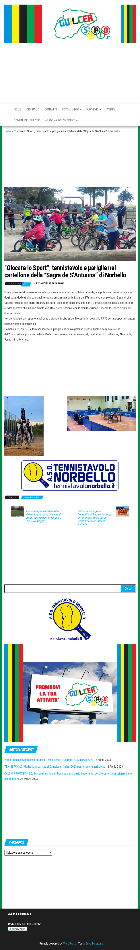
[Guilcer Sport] (6, 109)
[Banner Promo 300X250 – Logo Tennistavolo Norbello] (70, 619)
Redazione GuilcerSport (50, 283)
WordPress (69, 943)
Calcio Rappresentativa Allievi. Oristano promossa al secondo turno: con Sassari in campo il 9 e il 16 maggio (44, 516)
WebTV (110, 109)
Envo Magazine (94, 943)
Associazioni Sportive (60, 120)
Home (17, 109)
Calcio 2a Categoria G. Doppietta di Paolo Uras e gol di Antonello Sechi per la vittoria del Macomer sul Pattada (94, 518)
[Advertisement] (70, 74)
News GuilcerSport (32, 497)
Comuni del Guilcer (27, 120)
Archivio (93, 109)
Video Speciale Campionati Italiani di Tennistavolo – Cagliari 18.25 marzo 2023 (48, 760)
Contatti (51, 109)
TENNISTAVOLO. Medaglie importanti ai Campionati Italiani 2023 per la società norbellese (54, 766)
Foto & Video (71, 109)
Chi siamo (32, 109)
